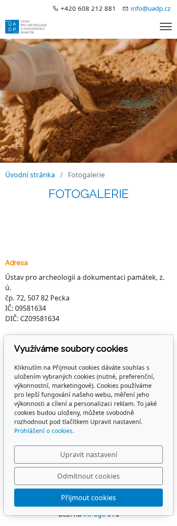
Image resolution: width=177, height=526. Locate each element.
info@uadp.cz (151, 8)
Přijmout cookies (88, 497)
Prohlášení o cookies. (44, 431)
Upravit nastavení (88, 454)
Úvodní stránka (30, 174)
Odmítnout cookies (88, 476)
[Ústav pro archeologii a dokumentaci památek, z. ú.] (25, 26)
